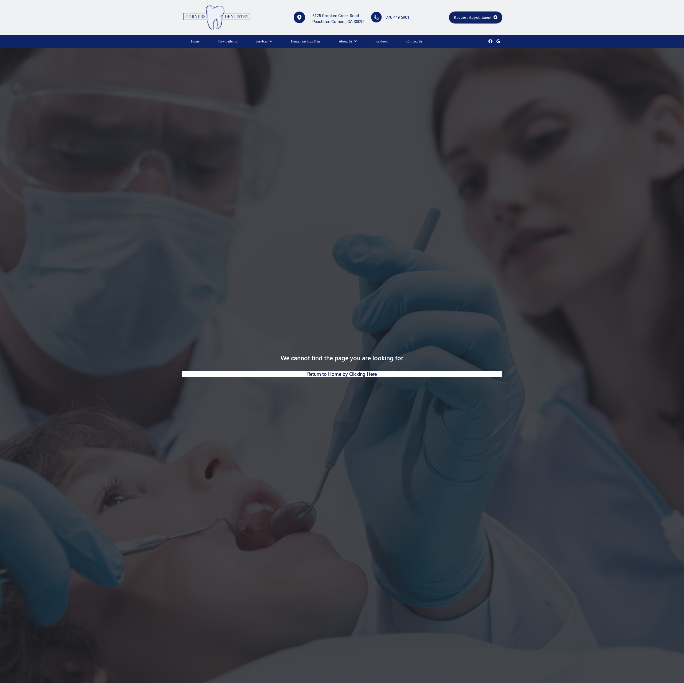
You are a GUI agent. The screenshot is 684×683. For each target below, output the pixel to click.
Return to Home (325, 374)
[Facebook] (490, 41)
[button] (271, 41)
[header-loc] (299, 17)
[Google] (498, 41)
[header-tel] (376, 17)
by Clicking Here (360, 374)
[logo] (216, 17)
